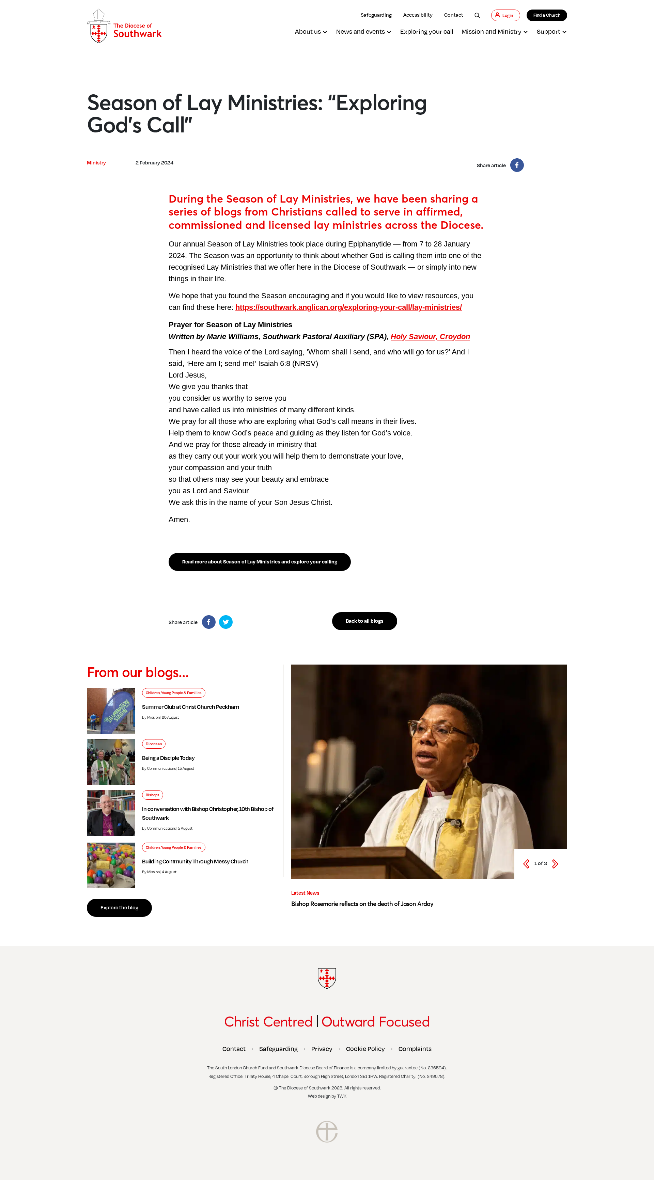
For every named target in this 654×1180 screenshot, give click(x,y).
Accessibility (418, 15)
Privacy (321, 1048)
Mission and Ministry (491, 31)
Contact (453, 15)
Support (548, 31)
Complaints (415, 1048)
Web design (319, 1096)
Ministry (96, 162)
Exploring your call (426, 31)
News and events (360, 31)
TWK (341, 1096)
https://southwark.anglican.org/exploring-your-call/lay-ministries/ (348, 307)
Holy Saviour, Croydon (430, 336)
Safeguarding (376, 15)
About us (308, 31)
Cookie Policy (365, 1048)
